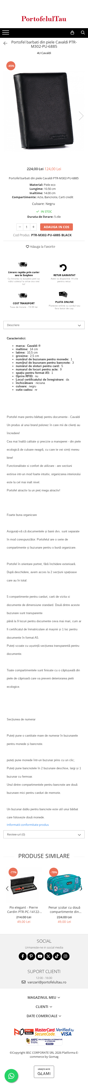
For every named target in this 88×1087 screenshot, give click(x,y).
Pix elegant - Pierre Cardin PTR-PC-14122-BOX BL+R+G (23, 909)
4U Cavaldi (44, 53)
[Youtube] (40, 956)
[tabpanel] (44, 111)
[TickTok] (57, 956)
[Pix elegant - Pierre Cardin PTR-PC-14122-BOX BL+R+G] (24, 885)
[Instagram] (65, 956)
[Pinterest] (31, 956)
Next (81, 115)
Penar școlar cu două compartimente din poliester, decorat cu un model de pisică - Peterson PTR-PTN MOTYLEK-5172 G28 (64, 909)
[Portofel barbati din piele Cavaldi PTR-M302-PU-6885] (44, 111)
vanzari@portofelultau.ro (46, 982)
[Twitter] (48, 956)
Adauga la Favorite (42, 246)
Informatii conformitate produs (28, 825)
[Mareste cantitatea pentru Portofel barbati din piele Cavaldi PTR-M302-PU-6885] (33, 227)
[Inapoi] (3, 43)
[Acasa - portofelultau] (44, 18)
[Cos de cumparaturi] (72, 32)
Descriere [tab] (13, 325)
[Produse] (6, 33)
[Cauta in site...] (83, 32)
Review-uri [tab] (16, 834)
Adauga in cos (56, 227)
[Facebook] (23, 956)
